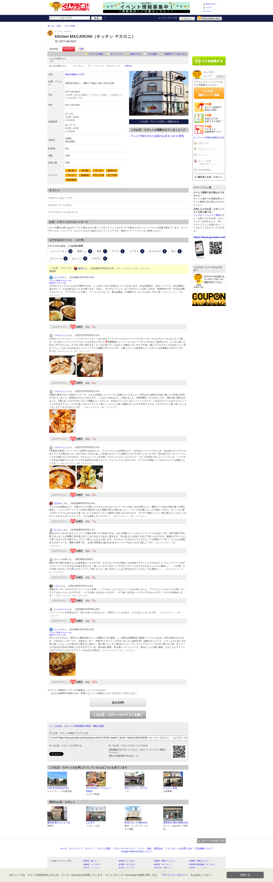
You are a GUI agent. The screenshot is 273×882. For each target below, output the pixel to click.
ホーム (208, 11)
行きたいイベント (207, 149)
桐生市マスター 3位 (57, 283)
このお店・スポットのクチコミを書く (118, 714)
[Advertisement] (209, 38)
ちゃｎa (58, 277)
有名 (101, 251)
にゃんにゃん (60, 609)
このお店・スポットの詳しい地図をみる (159, 121)
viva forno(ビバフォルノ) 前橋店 (98, 789)
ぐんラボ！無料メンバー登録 (209, 93)
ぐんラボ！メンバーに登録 (206, 215)
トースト (136, 251)
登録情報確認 (204, 170)
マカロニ (99, 258)
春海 (80, 268)
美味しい (84, 251)
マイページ (203, 155)
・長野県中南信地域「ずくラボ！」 (202, 864)
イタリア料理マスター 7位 (60, 281)
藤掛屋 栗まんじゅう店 (58, 822)
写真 (81, 49)
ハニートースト (61, 251)
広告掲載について (204, 848)
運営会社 (158, 848)
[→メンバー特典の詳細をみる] (209, 137)
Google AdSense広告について (136, 851)
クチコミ (68, 49)
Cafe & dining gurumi (58, 788)
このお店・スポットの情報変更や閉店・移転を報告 (78, 726)
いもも (57, 586)
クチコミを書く (96, 54)
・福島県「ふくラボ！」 (92, 864)
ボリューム (58, 258)
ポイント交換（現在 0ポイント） (207, 162)
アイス (117, 251)
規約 (149, 848)
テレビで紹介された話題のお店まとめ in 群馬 (157, 135)
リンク (141, 848)
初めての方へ (211, 4)
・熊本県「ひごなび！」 (127, 861)
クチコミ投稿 (103, 848)
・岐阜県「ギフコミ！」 (162, 864)
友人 (175, 251)
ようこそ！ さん (168, 18)
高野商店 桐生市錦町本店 (175, 822)
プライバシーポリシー (124, 848)
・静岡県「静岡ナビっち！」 (164, 861)
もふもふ (58, 529)
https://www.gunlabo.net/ (209, 237)
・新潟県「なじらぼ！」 (127, 864)
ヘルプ (208, 8)
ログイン (187, 18)
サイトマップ (76, 848)
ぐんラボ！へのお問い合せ (179, 848)
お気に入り (135, 54)
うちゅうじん (60, 335)
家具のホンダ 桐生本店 (136, 822)
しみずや (90, 822)
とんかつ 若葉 (170, 788)
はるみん (58, 503)
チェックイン (117, 54)
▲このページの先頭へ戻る (211, 840)
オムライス (157, 251)
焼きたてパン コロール (136, 788)
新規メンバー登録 (209, 18)
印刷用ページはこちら (175, 54)
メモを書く (152, 54)
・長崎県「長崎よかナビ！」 (200, 861)
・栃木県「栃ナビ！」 (91, 861)
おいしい (79, 258)
